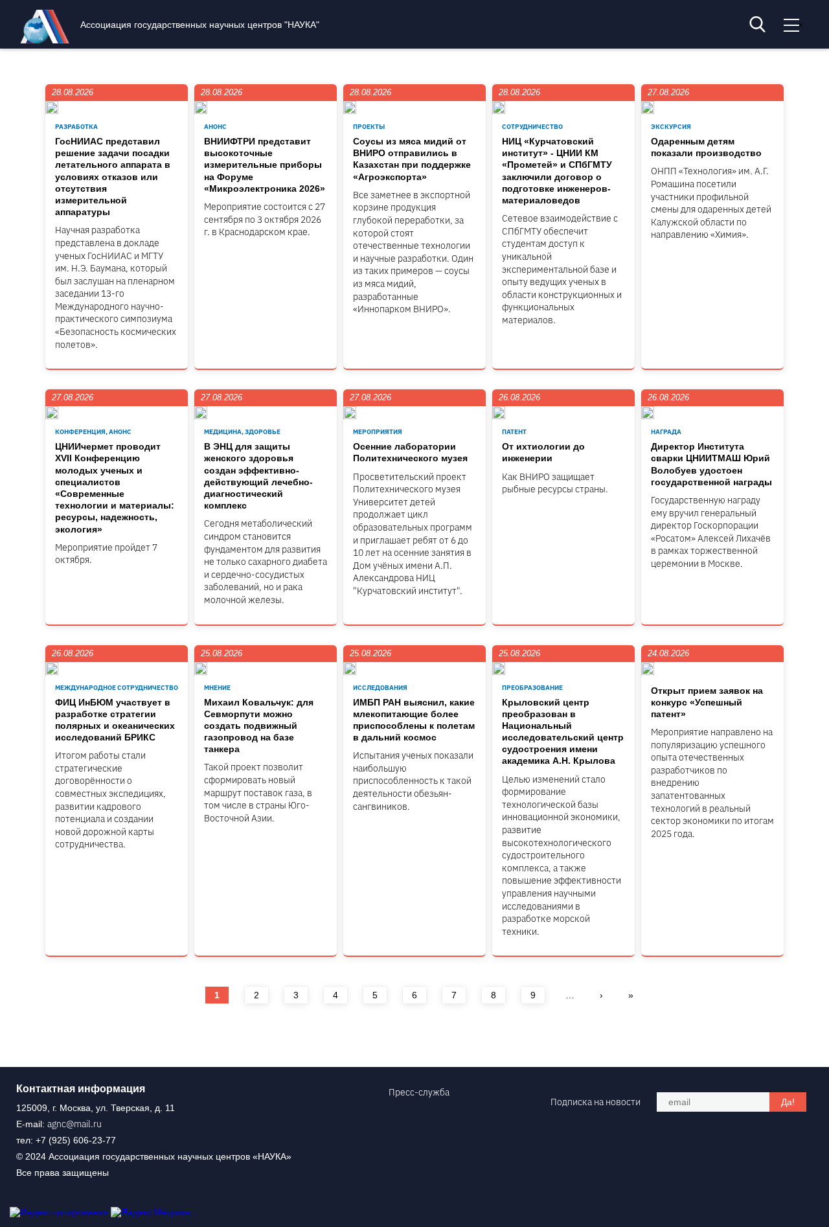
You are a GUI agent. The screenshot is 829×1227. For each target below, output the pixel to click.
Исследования (380, 687)
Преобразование (532, 687)
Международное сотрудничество (116, 687)
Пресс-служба (419, 1092)
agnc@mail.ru (74, 1124)
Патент (514, 432)
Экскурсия (671, 126)
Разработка (76, 126)
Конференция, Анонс (93, 432)
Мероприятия (377, 432)
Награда (666, 432)
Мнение (217, 687)
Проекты (369, 126)
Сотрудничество (532, 126)
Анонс (215, 126)
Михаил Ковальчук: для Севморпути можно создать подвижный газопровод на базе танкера (258, 726)
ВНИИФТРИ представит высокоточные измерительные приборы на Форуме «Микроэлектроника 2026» (264, 165)
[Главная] (48, 40)
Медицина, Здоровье (242, 432)
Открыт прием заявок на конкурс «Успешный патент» (707, 702)
